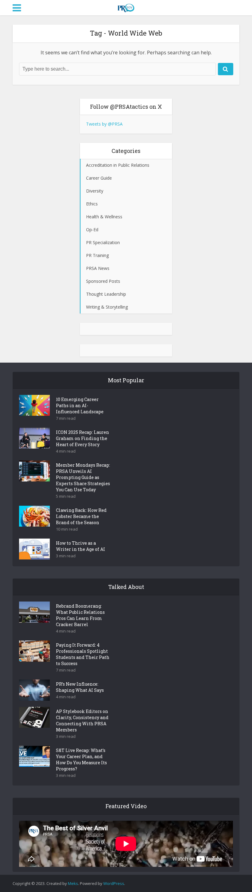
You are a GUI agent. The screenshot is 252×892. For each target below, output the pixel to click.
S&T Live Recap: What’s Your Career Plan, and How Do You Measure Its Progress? (81, 759)
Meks (73, 883)
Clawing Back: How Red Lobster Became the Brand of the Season (81, 516)
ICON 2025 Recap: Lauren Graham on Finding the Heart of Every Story (82, 438)
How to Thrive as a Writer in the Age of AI (80, 546)
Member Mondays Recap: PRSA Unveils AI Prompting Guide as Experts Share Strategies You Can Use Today (83, 477)
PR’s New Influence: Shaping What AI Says (80, 687)
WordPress (113, 883)
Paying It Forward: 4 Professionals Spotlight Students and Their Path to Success (82, 654)
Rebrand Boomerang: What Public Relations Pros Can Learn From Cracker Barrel (80, 615)
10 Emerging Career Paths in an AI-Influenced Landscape (80, 405)
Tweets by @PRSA (104, 124)
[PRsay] (125, 6)
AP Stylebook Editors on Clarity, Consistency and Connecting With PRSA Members (82, 720)
